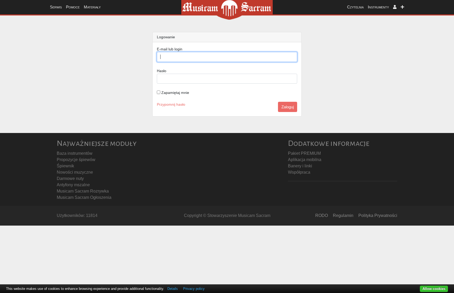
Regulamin (343, 215)
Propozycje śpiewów (76, 159)
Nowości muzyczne (75, 172)
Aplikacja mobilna (304, 159)
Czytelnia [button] (355, 7)
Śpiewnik (65, 166)
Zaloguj (287, 107)
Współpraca (299, 172)
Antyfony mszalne (73, 185)
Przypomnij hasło (171, 104)
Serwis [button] (56, 7)
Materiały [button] (92, 7)
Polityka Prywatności (377, 215)
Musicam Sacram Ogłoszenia (84, 197)
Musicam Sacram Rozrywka (83, 191)
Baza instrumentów (74, 153)
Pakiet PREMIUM (304, 153)
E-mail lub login (169, 49)
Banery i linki (300, 166)
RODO (321, 215)
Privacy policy (194, 289)
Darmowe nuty (70, 178)
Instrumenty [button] (378, 7)
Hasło (161, 71)
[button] (395, 7)
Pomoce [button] (73, 7)
